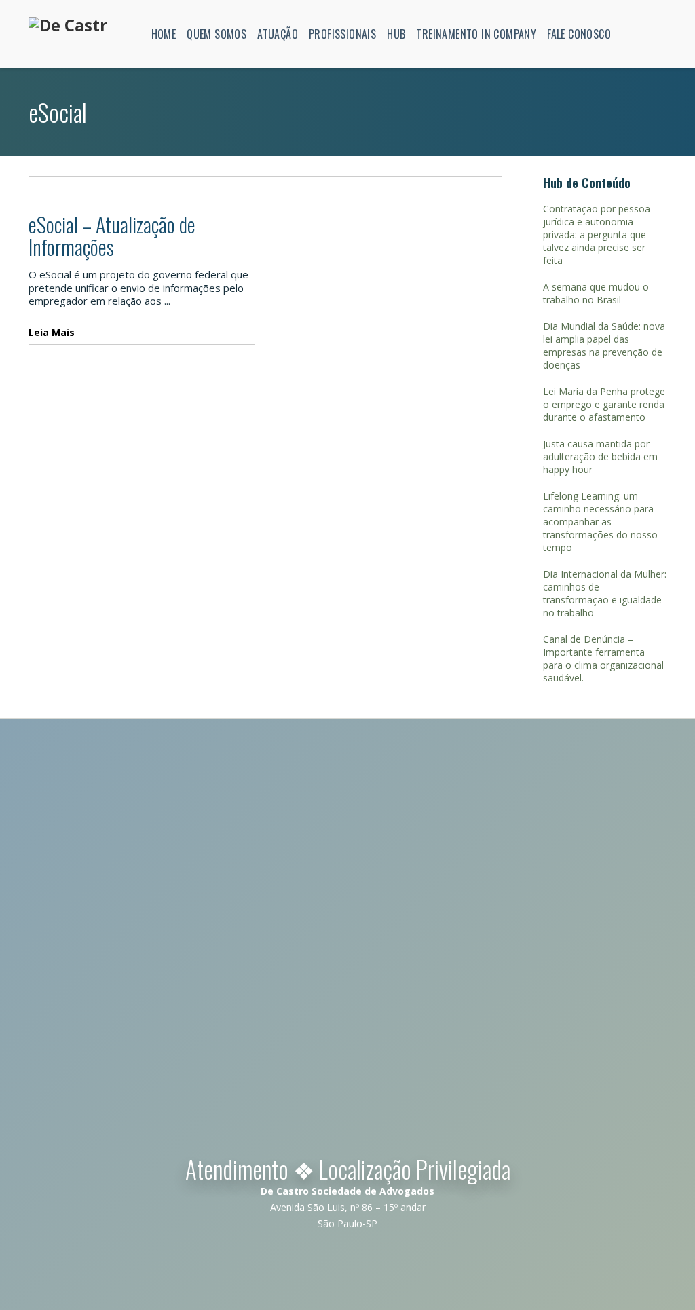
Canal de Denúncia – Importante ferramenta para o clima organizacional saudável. (603, 658)
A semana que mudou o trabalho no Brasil (596, 293)
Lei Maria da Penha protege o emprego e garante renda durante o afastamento (604, 404)
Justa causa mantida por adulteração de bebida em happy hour (600, 456)
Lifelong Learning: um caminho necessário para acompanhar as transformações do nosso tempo (600, 521)
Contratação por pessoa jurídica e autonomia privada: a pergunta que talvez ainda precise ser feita (596, 234)
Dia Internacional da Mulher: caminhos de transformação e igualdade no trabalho (604, 593)
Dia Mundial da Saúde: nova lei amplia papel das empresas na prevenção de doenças (604, 345)
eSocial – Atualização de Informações (112, 235)
